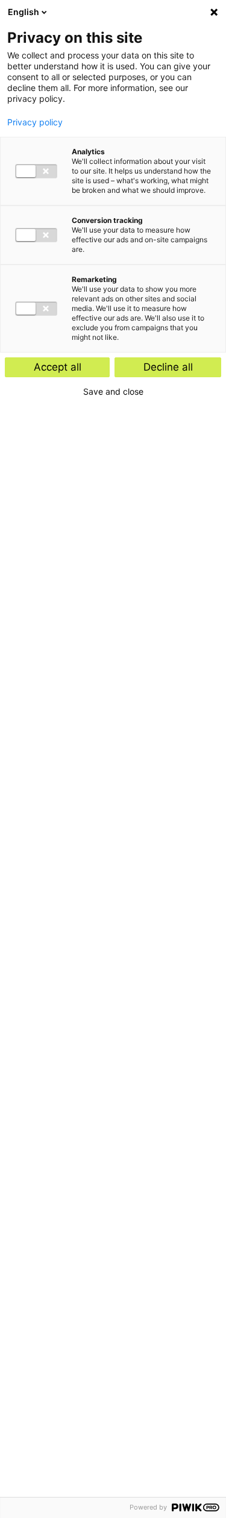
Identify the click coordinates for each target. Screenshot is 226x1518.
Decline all (168, 367)
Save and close (113, 392)
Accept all (57, 367)
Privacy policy (35, 122)
